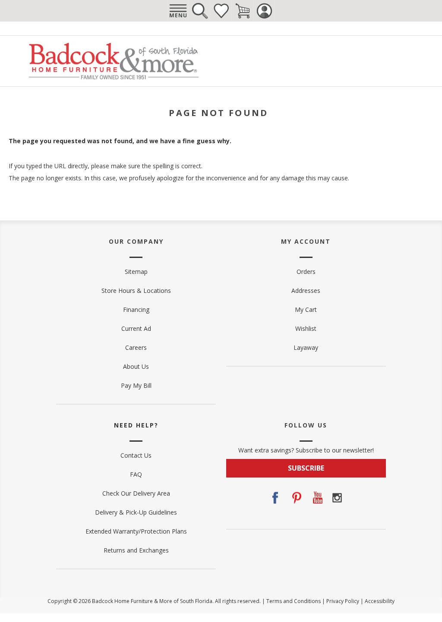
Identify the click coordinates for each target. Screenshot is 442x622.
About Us (136, 366)
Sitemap (136, 271)
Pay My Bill (136, 385)
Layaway (306, 347)
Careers (136, 347)
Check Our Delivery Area (136, 493)
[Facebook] (275, 497)
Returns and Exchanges (136, 550)
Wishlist (221, 11)
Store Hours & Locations (136, 290)
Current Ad (136, 328)
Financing (136, 309)
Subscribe (306, 468)
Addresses (305, 290)
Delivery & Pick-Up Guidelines (136, 512)
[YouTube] (316, 497)
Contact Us (136, 455)
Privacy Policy (342, 601)
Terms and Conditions (293, 601)
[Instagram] (337, 497)
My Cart (306, 309)
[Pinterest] (295, 497)
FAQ (136, 474)
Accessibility (380, 601)
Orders (306, 271)
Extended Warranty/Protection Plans (136, 531)
